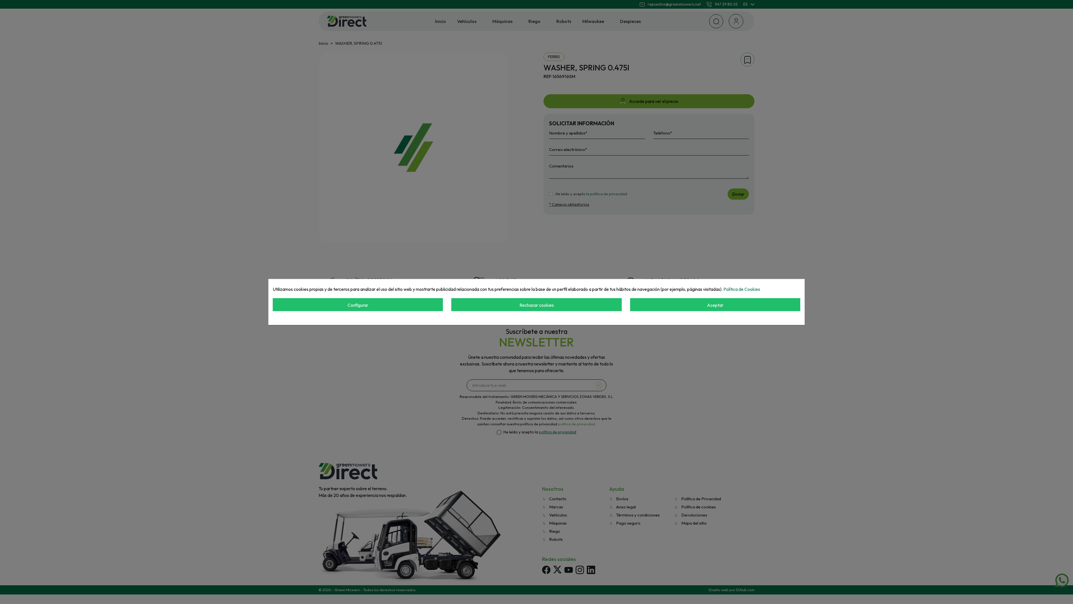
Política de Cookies (741, 289)
